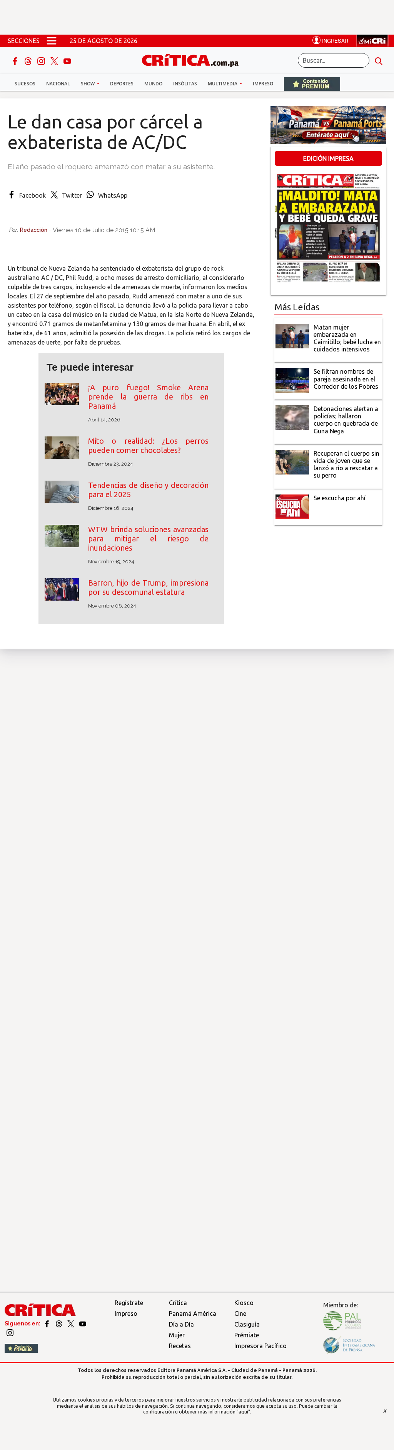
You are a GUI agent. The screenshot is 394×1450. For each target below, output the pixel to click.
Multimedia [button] (223, 83)
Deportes (122, 83)
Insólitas (185, 83)
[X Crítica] (55, 60)
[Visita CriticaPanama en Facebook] (47, 1323)
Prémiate (246, 1335)
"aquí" (243, 1411)
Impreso (263, 83)
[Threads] (28, 60)
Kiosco (244, 1302)
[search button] (378, 60)
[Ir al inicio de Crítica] (194, 59)
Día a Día (181, 1324)
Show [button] (88, 83)
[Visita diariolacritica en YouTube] (82, 1323)
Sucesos (25, 83)
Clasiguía (247, 1324)
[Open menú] (51, 41)
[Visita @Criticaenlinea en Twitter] (59, 1323)
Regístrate (129, 1302)
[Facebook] (15, 60)
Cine (240, 1313)
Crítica (178, 1302)
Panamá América (192, 1313)
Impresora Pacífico (260, 1345)
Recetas (180, 1345)
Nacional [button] (58, 83)
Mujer (177, 1335)
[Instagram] (41, 60)
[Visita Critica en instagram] (10, 1332)
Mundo (153, 83)
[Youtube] (67, 60)
